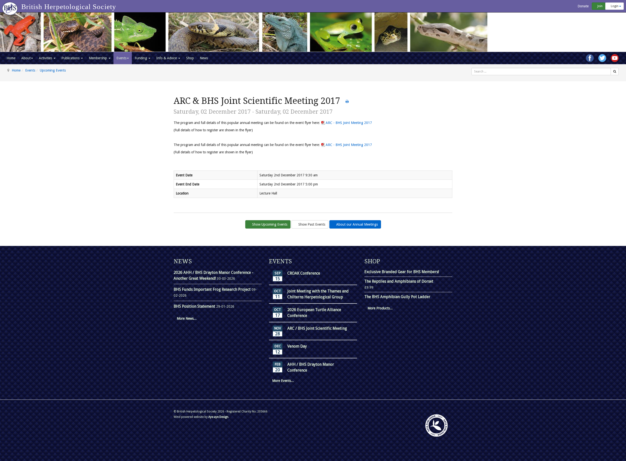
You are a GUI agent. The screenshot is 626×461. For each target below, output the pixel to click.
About (26, 58)
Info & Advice (167, 58)
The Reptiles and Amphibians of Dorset (398, 281)
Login (614, 6)
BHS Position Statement (195, 306)
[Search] (615, 71)
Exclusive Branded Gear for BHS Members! (401, 271)
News (204, 58)
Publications (70, 58)
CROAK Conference (303, 273)
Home (11, 58)
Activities (46, 58)
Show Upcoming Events (269, 224)
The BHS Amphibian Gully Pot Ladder (397, 296)
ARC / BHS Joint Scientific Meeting (317, 328)
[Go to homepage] (10, 6)
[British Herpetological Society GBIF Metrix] (436, 425)
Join (600, 6)
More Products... (380, 308)
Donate (583, 6)
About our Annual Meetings (356, 224)
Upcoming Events (53, 70)
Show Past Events (311, 224)
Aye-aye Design (218, 417)
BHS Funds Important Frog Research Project (213, 289)
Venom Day (297, 346)
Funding (141, 58)
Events (121, 58)
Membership (98, 58)
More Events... (283, 381)
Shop (190, 58)
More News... (187, 318)
